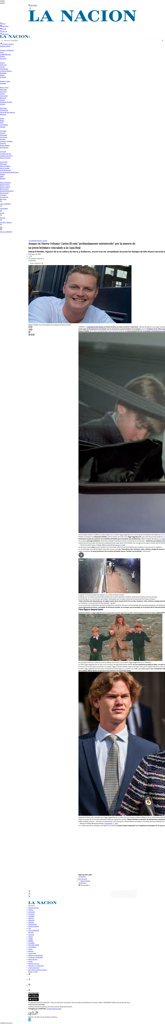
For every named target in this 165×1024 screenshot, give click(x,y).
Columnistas (4, 110)
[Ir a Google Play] (33, 996)
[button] (82, 134)
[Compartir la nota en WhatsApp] (31, 329)
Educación (3, 92)
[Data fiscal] (29, 1021)
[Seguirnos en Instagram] (29, 985)
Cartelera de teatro (6, 156)
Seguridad (3, 90)
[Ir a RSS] (29, 990)
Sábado (2, 174)
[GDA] (33, 1015)
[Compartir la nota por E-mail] (33, 335)
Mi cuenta (5, 34)
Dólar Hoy (3, 65)
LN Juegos (3, 131)
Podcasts (3, 143)
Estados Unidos (5, 81)
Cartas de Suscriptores (7, 112)
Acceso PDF (3, 162)
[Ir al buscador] (30, 8)
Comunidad (4, 96)
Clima (2, 52)
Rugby (2, 121)
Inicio (4, 24)
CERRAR (2, 1)
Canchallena (4, 125)
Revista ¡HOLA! (4, 185)
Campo (2, 67)
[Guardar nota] (29, 327)
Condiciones (50, 1009)
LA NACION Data (5, 54)
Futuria (2, 63)
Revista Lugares (5, 187)
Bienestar (3, 98)
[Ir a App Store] (33, 1000)
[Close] (29, 891)
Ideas (2, 176)
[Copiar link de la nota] (29, 332)
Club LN (4, 31)
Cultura (2, 94)
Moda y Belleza (5, 145)
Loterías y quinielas (6, 141)
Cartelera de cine (5, 154)
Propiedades (4, 69)
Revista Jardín (4, 193)
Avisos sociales (5, 168)
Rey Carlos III (82, 879)
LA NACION (32, 241)
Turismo (2, 133)
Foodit (4, 29)
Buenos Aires (4, 87)
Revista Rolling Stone (7, 191)
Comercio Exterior (6, 71)
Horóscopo (3, 137)
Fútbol (2, 119)
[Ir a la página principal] (82, 21)
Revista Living (4, 189)
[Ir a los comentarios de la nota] (31, 327)
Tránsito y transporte (7, 50)
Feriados (3, 139)
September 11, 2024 (111, 823)
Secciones (5, 26)
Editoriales (3, 108)
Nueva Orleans (85, 881)
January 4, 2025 (120, 545)
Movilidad (3, 73)
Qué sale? (3, 152)
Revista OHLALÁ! (5, 183)
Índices (2, 75)
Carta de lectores (5, 170)
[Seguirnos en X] (29, 980)
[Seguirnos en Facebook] (29, 974)
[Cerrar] (29, 37)
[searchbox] (81, 40)
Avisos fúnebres (5, 166)
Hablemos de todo (6, 102)
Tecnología (3, 135)
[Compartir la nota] (29, 329)
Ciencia (2, 100)
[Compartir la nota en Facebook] (29, 335)
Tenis (1, 123)
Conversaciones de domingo (9, 172)
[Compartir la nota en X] (31, 335)
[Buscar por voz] (162, 40)
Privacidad (57, 1009)
